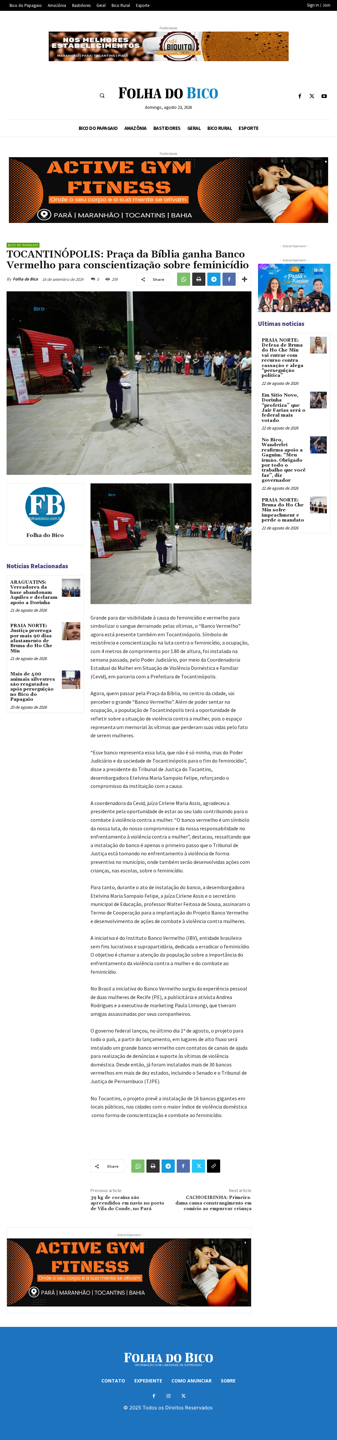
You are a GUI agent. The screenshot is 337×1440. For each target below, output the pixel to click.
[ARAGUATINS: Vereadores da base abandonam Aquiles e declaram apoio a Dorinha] (71, 588)
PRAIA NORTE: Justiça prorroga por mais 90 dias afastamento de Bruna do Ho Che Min (31, 638)
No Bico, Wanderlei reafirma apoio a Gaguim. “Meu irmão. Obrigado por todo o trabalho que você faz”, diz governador (284, 460)
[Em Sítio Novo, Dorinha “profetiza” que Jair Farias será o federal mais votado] (318, 400)
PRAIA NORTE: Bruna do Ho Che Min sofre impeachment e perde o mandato (283, 510)
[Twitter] (312, 96)
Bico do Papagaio (23, 245)
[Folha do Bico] (45, 506)
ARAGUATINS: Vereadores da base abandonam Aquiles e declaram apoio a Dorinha (34, 592)
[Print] (198, 279)
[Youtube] (324, 96)
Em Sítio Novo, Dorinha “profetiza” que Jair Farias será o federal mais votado (283, 408)
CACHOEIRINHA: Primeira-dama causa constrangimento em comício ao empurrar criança (213, 1203)
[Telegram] (213, 279)
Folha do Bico (25, 279)
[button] (102, 95)
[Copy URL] (213, 1166)
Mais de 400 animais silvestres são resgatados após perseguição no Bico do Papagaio (32, 686)
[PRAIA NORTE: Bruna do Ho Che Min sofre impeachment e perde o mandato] (318, 505)
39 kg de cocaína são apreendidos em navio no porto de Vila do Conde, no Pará (127, 1203)
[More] (244, 279)
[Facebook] (299, 96)
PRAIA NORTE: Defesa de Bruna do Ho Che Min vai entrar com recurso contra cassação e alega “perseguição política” (282, 358)
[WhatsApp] (183, 279)
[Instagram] (168, 1396)
